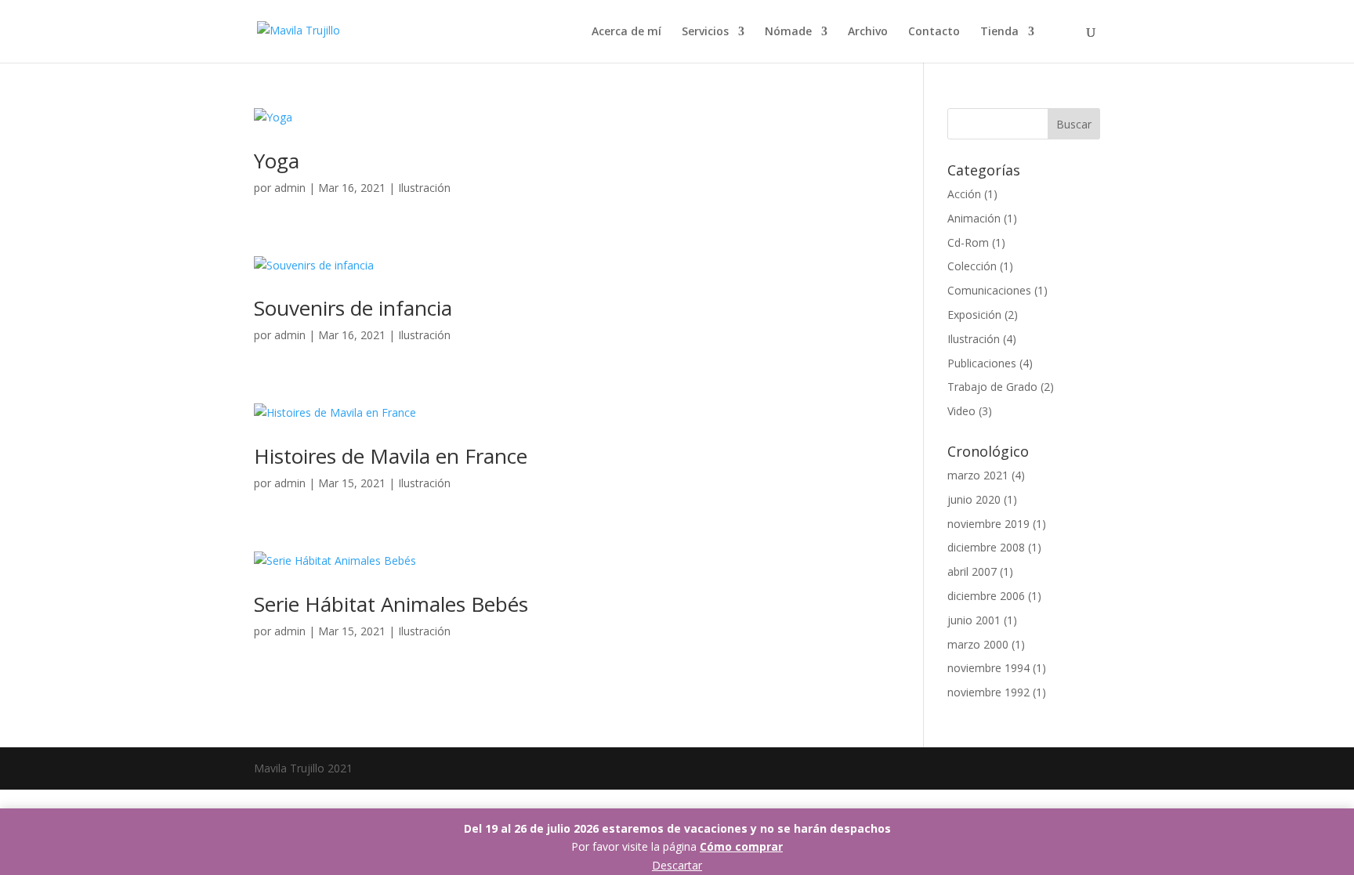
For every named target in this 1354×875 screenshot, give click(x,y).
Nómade (788, 32)
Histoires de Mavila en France (390, 456)
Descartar (677, 865)
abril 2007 (972, 571)
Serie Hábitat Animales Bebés (391, 604)
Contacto (934, 32)
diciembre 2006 (986, 595)
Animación (974, 218)
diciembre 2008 (986, 547)
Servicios (705, 32)
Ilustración (424, 187)
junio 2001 (974, 620)
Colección (972, 266)
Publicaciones (981, 363)
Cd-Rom (968, 242)
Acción (964, 193)
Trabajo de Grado (992, 386)
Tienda (999, 32)
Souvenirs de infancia (353, 308)
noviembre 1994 (988, 667)
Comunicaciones (989, 290)
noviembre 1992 (988, 692)
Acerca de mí (626, 32)
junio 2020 (974, 499)
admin (290, 187)
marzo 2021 (977, 475)
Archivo (868, 32)
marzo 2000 (977, 644)
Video (961, 410)
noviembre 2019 (988, 523)
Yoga (276, 160)
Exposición (974, 314)
